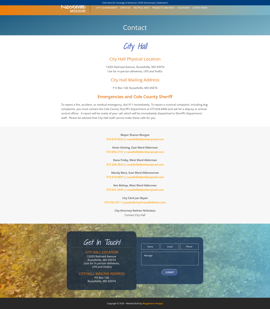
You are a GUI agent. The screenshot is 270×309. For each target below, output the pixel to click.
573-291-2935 (114, 190)
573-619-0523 (114, 139)
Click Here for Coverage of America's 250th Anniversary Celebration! (135, 2)
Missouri (73, 9)
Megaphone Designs (152, 303)
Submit (170, 272)
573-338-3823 (114, 164)
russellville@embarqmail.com (145, 139)
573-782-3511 (113, 202)
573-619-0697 (114, 177)
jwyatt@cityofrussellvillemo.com (145, 202)
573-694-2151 (114, 152)
